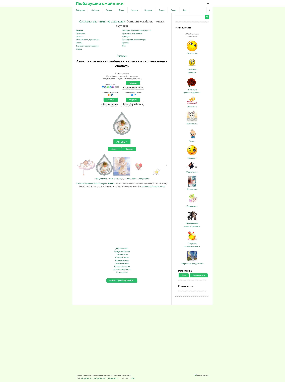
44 (133, 179)
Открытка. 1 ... (114, 378)
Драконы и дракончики (132, 33)
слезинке (145, 186)
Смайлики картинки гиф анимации (91, 183)
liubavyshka (154, 186)
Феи (124, 46)
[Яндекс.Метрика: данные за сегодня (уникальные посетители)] (202, 375)
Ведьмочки (80, 33)
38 (117, 179)
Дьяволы (79, 36)
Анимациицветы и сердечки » (192, 91)
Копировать (133, 83)
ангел (162, 186)
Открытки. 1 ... (87, 378)
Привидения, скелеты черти (134, 39)
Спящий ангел (122, 254)
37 (115, 179)
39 (120, 179)
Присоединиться (199, 275)
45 (135, 179)
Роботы (79, 43)
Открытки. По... (100, 378)
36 (112, 179)
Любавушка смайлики (99, 3)
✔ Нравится (128, 149)
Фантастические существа (87, 46)
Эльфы (79, 49)
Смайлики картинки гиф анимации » (102, 21)
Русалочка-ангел (122, 260)
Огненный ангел (122, 263)
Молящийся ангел (122, 266)
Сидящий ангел (122, 257)
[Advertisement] (122, 217)
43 (130, 179)
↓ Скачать (114, 149)
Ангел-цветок (122, 272)
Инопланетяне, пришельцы (87, 39)
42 (128, 179)
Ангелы (79, 30)
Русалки (125, 43)
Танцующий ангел (122, 251)
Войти (184, 275)
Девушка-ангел (121, 248)
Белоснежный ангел (121, 269)
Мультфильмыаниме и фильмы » (192, 224)
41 (125, 179)
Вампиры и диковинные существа (136, 30)
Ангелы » (122, 55)
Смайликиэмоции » (192, 71)
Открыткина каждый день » (192, 245)
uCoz (133, 378)
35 (110, 179)
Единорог (126, 36)
